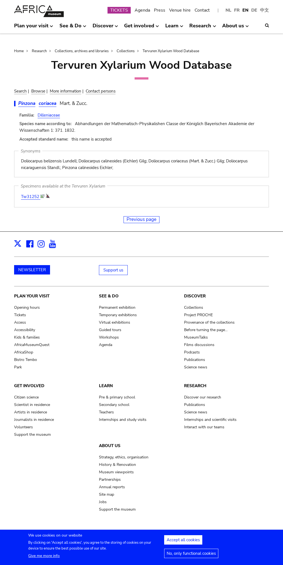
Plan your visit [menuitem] (31, 27)
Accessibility (24, 329)
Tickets (20, 315)
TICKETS (119, 10)
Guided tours (110, 329)
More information (65, 91)
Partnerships (110, 479)
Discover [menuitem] (103, 27)
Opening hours (27, 307)
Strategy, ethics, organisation (123, 457)
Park (18, 367)
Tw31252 (30, 196)
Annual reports (112, 487)
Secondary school (114, 404)
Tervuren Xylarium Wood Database (171, 51)
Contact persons (101, 91)
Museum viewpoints (116, 472)
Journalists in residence (34, 419)
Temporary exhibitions (118, 315)
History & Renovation (117, 464)
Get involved (29, 386)
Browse (38, 91)
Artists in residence (30, 412)
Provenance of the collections (209, 322)
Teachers (106, 412)
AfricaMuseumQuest (31, 344)
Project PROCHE (198, 315)
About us (109, 445)
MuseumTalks (196, 337)
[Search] (267, 25)
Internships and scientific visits (210, 419)
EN (245, 10)
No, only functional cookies (191, 553)
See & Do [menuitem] (70, 27)
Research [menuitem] (200, 27)
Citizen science (26, 397)
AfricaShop (23, 352)
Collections (126, 51)
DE (254, 10)
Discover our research (202, 397)
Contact (202, 10)
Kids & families (27, 337)
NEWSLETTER (32, 270)
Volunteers (23, 427)
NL (228, 10)
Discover (195, 296)
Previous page (141, 219)
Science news (195, 367)
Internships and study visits (122, 419)
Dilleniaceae (49, 115)
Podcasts (192, 352)
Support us (113, 270)
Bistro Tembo (25, 359)
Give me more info (44, 556)
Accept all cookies (183, 540)
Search (20, 91)
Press (159, 10)
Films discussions (199, 344)
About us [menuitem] (233, 27)
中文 (264, 10)
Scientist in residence (32, 404)
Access (20, 322)
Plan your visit (31, 296)
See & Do (109, 296)
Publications (194, 359)
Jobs (103, 502)
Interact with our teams (204, 427)
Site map (106, 494)
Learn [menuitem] (172, 27)
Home (19, 51)
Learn (106, 386)
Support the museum (32, 434)
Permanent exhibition (117, 307)
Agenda (142, 10)
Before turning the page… (206, 329)
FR (237, 10)
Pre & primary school (117, 397)
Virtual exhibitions (114, 322)
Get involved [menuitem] (139, 27)
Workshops (109, 337)
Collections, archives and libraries (82, 51)
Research (39, 51)
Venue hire (180, 10)
